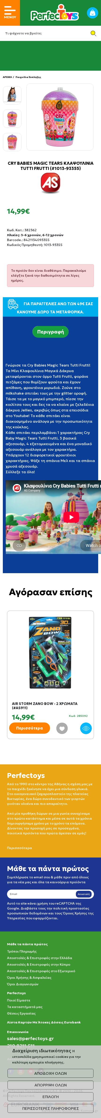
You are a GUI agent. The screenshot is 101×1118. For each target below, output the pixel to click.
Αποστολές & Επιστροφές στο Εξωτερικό (41, 971)
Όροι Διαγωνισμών (23, 984)
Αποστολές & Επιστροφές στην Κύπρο (38, 964)
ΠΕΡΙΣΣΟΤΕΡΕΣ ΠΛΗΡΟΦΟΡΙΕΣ (50, 1108)
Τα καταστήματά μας (25, 1007)
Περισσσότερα (19, 848)
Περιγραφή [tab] (50, 332)
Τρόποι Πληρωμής (22, 951)
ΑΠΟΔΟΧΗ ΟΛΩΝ (50, 1073)
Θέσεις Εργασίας (21, 1013)
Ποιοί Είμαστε (18, 1000)
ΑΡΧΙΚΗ (7, 77)
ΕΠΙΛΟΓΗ (51, 1096)
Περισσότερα (29, 728)
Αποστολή (84, 894)
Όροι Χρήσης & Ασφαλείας (29, 977)
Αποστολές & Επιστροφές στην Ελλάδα (39, 958)
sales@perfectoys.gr (30, 1038)
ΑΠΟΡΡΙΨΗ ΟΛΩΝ (51, 1085)
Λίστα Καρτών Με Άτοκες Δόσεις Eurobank (44, 1022)
